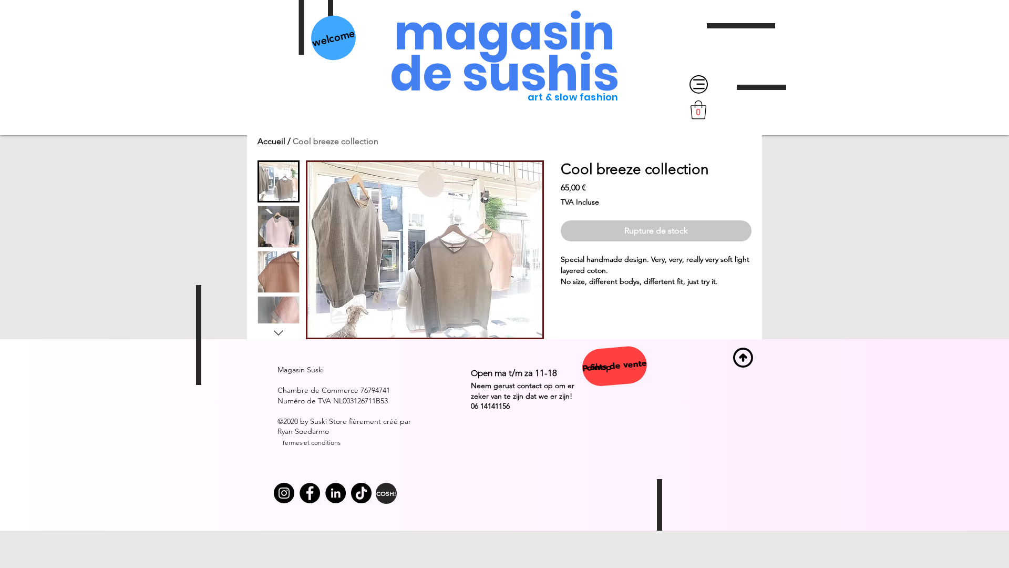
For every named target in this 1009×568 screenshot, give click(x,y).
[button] (698, 109)
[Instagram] (284, 493)
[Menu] (698, 84)
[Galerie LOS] (310, 493)
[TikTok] (361, 493)
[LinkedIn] (335, 493)
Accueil (271, 141)
